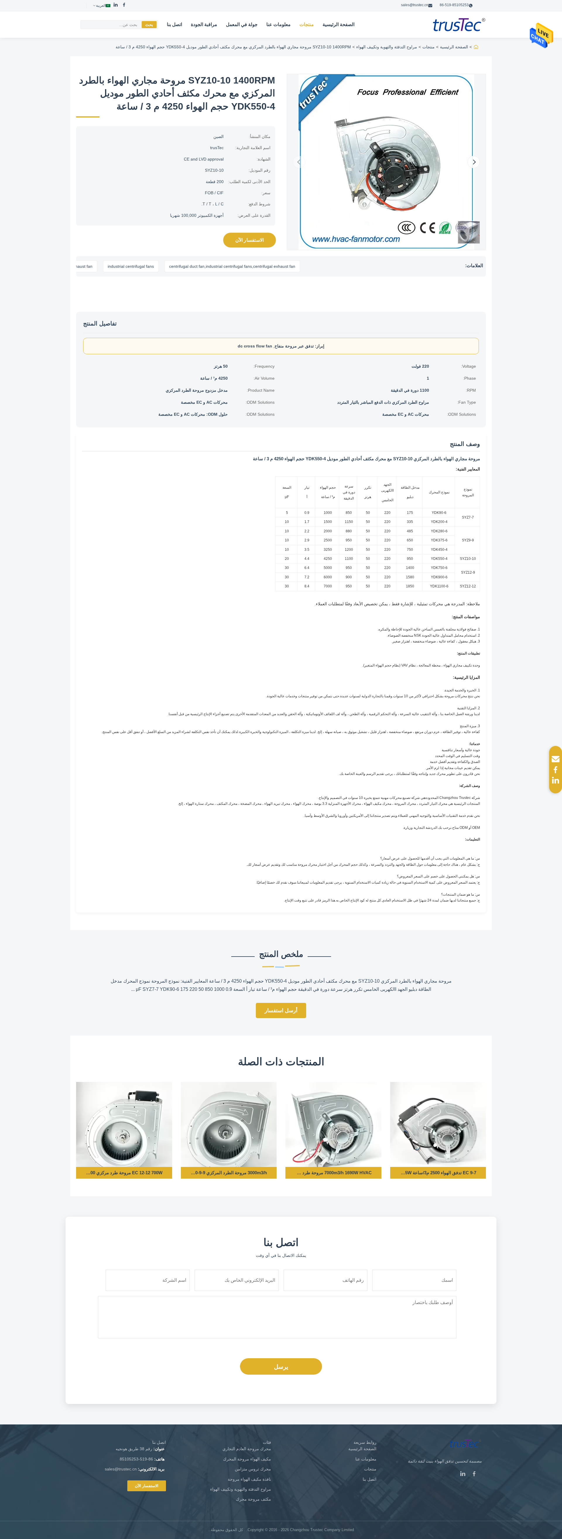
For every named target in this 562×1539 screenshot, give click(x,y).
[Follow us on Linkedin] (555, 780)
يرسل (281, 1367)
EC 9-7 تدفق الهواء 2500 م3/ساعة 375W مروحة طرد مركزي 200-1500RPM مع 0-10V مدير (438, 1172)
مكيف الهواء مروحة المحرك (247, 1459)
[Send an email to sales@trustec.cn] (555, 759)
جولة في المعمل (242, 24)
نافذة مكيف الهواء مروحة (249, 1479)
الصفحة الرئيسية (338, 24)
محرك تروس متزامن (253, 1469)
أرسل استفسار (281, 1010)
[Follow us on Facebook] (555, 769)
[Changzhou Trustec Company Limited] (459, 24)
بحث (149, 24)
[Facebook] (124, 5)
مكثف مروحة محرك (253, 1499)
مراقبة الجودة (204, 24)
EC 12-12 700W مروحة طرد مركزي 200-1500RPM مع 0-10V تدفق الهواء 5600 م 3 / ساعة (124, 1172)
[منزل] (476, 47)
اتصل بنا (174, 24)
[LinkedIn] (115, 5)
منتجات (306, 24)
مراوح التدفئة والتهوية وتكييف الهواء (386, 47)
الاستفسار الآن (249, 240)
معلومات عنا (278, 24)
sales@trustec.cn (414, 5)
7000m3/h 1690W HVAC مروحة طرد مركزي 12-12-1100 (333, 1172)
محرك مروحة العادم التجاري (246, 1448)
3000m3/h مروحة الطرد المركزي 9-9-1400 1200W (228, 1172)
